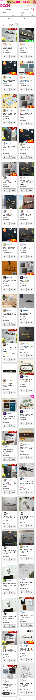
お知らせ (22, 13)
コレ (7, 56)
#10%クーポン (7, 47)
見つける (13, 13)
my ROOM (31, 13)
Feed (4, 13)
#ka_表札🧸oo (7, 181)
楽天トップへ (31, 5)
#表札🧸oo (23, 214)
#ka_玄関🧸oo (7, 483)
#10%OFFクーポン (25, 47)
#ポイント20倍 (24, 80)
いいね (13, 56)
